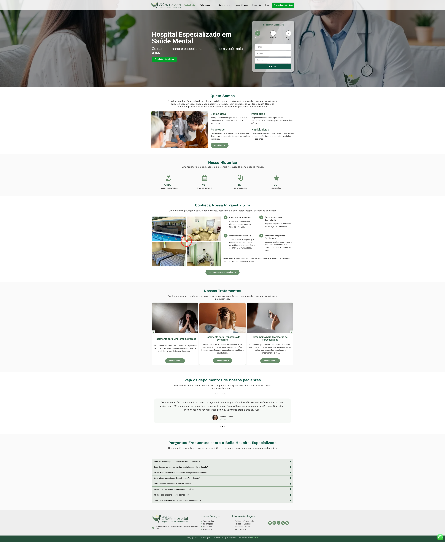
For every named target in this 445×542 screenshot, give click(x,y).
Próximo (273, 66)
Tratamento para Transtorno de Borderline (222, 338)
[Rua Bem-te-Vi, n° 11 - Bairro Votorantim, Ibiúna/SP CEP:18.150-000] (153, 528)
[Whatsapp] (278, 523)
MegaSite (254, 538)
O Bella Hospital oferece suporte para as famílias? (174, 489)
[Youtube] (270, 523)
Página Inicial (189, 5)
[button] (186, 241)
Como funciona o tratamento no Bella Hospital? (173, 484)
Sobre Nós (256, 5)
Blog (267, 5)
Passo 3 (288, 38)
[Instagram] (274, 523)
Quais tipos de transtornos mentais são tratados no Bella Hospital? (181, 467)
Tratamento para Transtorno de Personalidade (270, 338)
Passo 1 (257, 38)
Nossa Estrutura (241, 5)
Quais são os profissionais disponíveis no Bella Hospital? (177, 478)
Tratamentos (205, 5)
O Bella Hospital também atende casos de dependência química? (180, 473)
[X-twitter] (283, 523)
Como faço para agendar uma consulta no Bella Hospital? (177, 500)
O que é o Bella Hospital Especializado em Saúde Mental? (177, 461)
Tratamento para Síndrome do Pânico (175, 338)
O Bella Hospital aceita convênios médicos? (171, 495)
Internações (222, 5)
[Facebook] (287, 523)
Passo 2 (273, 38)
